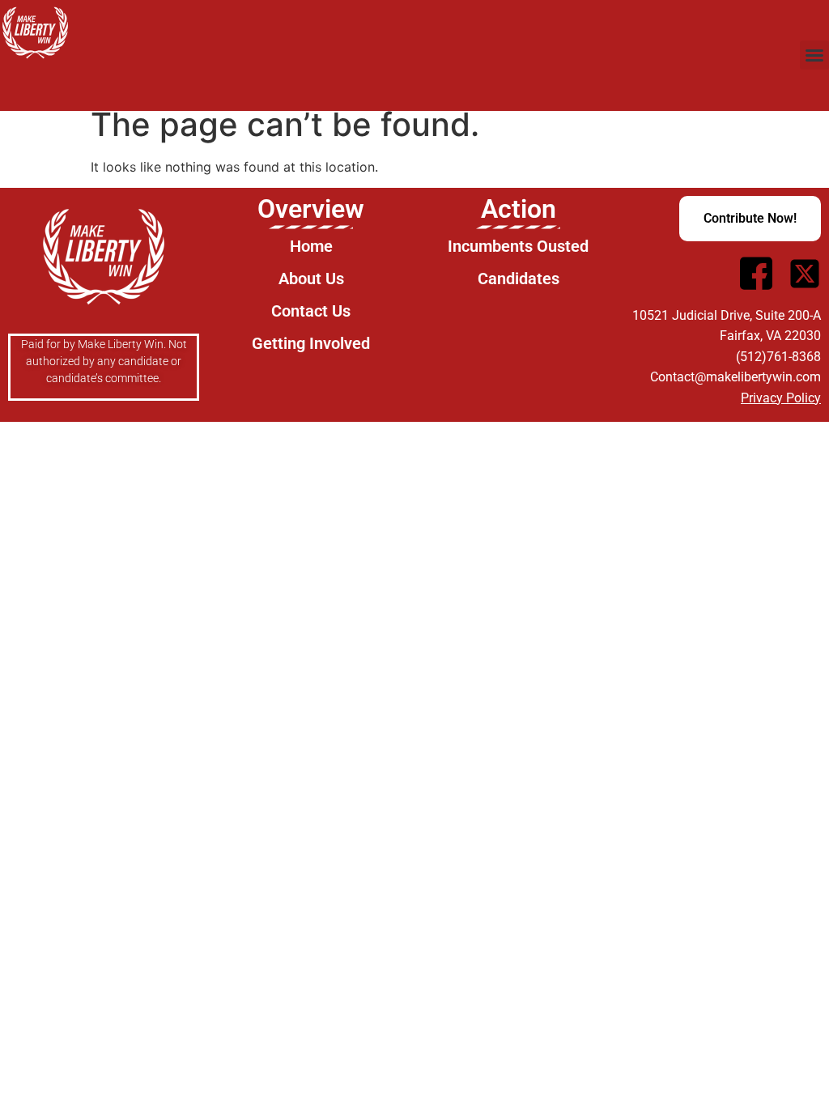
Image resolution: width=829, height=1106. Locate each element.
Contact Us (311, 311)
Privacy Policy (781, 398)
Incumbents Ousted (518, 246)
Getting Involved (311, 343)
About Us (311, 278)
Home (311, 246)
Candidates (518, 278)
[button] (814, 55)
